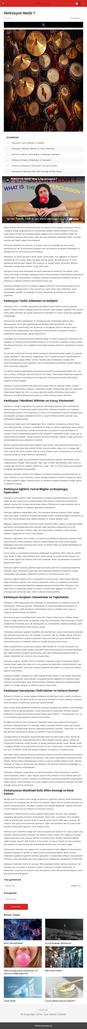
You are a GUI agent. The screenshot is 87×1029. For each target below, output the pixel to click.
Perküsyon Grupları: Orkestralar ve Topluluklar (29, 160)
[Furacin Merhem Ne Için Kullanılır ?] (64, 987)
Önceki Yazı (10, 886)
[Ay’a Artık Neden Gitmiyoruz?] (64, 929)
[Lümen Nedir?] (23, 987)
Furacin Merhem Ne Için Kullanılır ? (60, 1001)
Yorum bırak (16, 907)
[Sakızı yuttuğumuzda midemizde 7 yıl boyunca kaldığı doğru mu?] (23, 957)
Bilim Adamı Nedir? (53, 971)
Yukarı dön (43, 1010)
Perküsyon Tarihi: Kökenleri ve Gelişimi (26, 143)
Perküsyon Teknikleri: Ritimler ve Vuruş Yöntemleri (31, 148)
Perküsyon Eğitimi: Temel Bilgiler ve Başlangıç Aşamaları (33, 154)
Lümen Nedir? (10, 1001)
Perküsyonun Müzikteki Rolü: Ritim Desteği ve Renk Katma (34, 171)
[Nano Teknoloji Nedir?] (23, 929)
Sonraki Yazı (76, 886)
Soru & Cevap (11, 899)
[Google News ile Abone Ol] (76, 18)
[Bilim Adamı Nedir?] (64, 957)
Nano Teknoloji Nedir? (13, 943)
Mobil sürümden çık (43, 1026)
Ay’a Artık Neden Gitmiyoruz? (58, 943)
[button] (43, 25)
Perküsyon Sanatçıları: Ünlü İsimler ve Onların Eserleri (32, 166)
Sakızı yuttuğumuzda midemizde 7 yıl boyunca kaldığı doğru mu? (20, 972)
